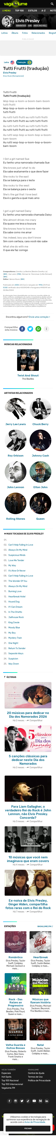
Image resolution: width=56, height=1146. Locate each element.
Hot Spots (6, 1077)
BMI (5, 274)
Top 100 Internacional (12, 1084)
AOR (29, 26)
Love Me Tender (16, 560)
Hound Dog (13, 601)
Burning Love (14, 591)
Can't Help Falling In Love (20, 545)
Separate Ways (15, 653)
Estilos (32, 10)
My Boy (12, 633)
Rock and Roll (40, 26)
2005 (17, 285)
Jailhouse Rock (16, 617)
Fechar (28, 1128)
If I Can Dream (15, 607)
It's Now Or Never (17, 570)
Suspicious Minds (16, 555)
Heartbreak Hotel (16, 596)
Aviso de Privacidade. (35, 1122)
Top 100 (19, 10)
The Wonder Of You (17, 581)
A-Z (44, 10)
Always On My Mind (17, 550)
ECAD (5, 288)
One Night (13, 643)
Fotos (25, 33)
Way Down (13, 664)
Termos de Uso (35, 1077)
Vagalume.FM (44, 926)
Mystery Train (15, 638)
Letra (6, 62)
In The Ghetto (15, 612)
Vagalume (15, 4)
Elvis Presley (28, 20)
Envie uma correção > (39, 317)
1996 (41, 285)
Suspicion (13, 658)
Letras (4, 33)
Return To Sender (17, 648)
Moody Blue (14, 627)
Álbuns (15, 33)
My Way (12, 565)
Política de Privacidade (39, 1080)
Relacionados (38, 33)
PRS (19, 274)
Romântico (21, 26)
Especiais (6, 1073)
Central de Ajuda (36, 1073)
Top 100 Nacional (10, 1080)
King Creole (13, 622)
